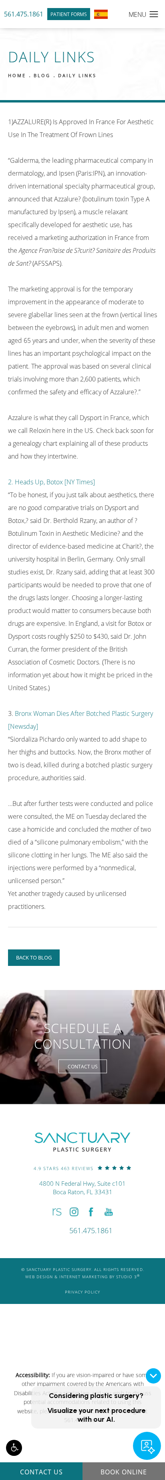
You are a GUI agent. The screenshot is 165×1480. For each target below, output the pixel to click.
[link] (82, 1167)
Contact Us (83, 1066)
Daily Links (77, 75)
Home (17, 75)
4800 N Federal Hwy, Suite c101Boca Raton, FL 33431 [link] (82, 1187)
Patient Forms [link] (68, 14)
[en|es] (101, 14)
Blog (42, 75)
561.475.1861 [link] (23, 14)
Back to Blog (34, 957)
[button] (14, 1448)
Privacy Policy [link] (82, 1292)
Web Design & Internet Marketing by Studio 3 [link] (82, 1276)
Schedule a (82, 1036)
